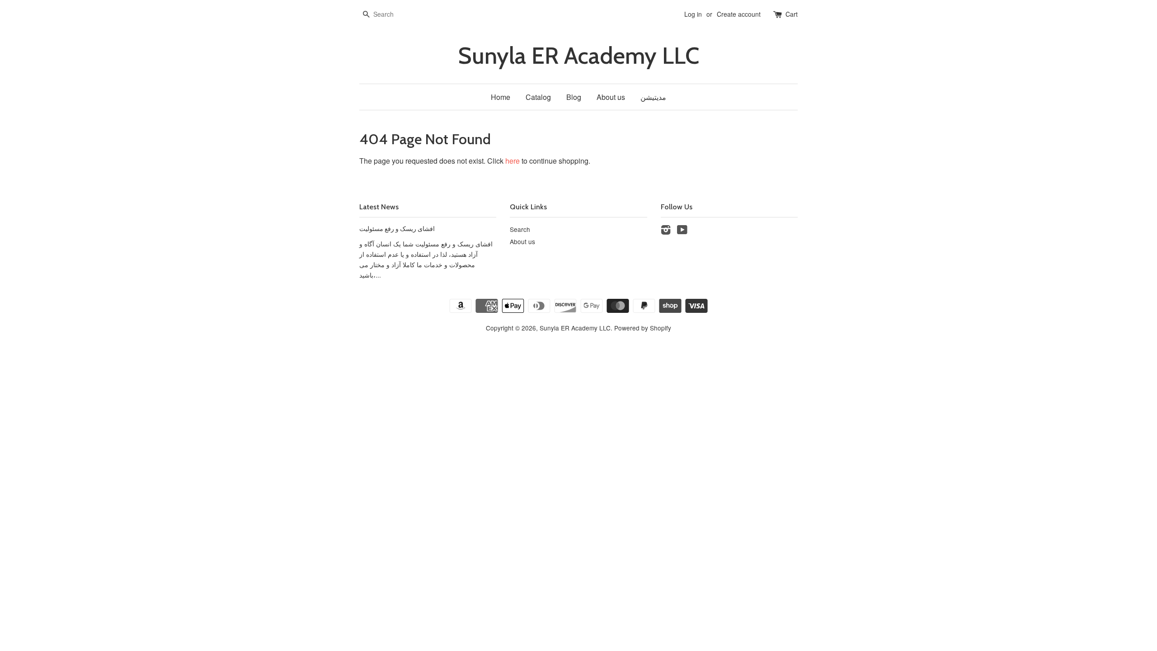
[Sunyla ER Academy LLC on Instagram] (666, 231)
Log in (693, 14)
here (512, 161)
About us (611, 97)
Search (520, 229)
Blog (573, 97)
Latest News (379, 207)
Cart (791, 14)
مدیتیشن (653, 97)
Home (500, 97)
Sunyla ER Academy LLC (578, 56)
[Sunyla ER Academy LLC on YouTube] (682, 231)
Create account (739, 14)
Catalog (538, 97)
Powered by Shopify (642, 327)
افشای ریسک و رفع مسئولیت (397, 228)
